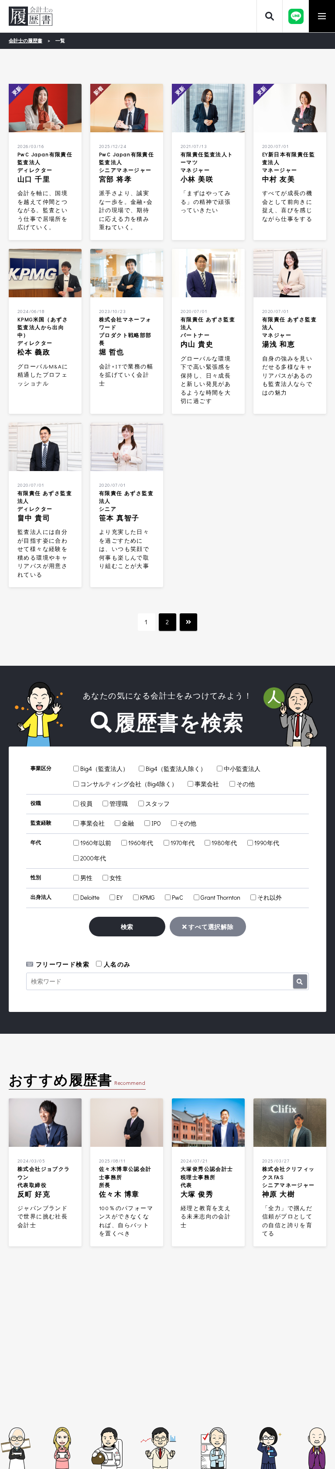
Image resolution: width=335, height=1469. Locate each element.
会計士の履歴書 (30, 16)
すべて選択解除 (210, 926)
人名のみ (116, 964)
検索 (127, 926)
